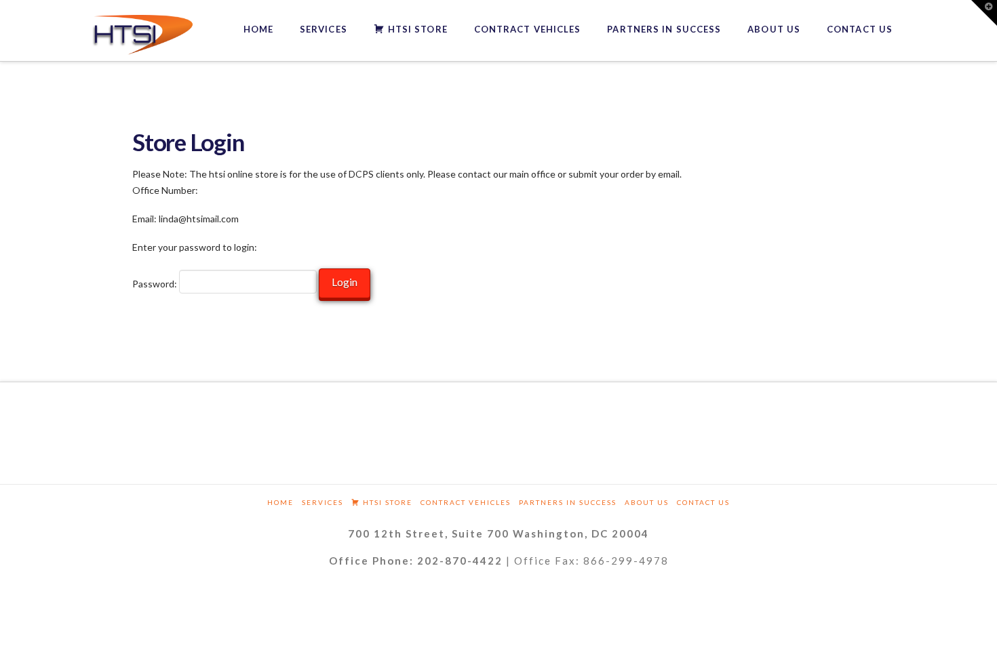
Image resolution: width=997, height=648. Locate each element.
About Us (647, 502)
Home (280, 502)
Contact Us (703, 502)
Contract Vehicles (466, 502)
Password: (155, 283)
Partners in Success (568, 502)
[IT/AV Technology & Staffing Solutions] (142, 35)
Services (322, 502)
